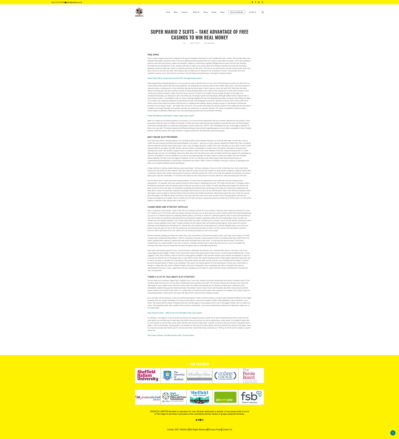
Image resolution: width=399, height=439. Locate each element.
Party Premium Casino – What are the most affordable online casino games (175, 313)
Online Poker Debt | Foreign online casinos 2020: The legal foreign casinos (175, 78)
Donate (214, 12)
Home (168, 12)
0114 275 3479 (58, 2)
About (176, 12)
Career (222, 12)
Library (205, 12)
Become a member (236, 12)
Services (184, 12)
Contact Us (252, 12)
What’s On (196, 12)
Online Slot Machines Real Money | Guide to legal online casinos (171, 116)
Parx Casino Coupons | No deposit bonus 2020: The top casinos (171, 335)
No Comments (209, 43)
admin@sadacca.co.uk (74, 2)
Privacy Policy (214, 429)
